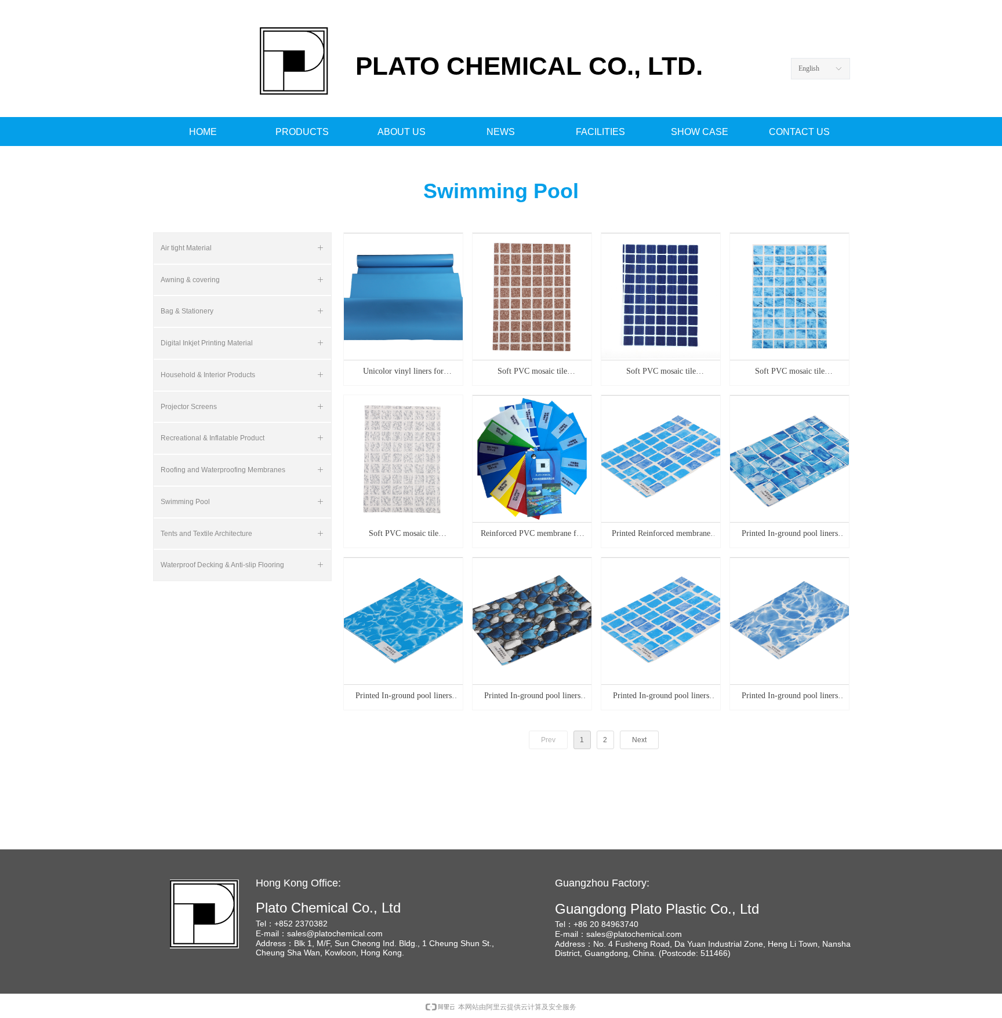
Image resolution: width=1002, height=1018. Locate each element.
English (808, 68)
